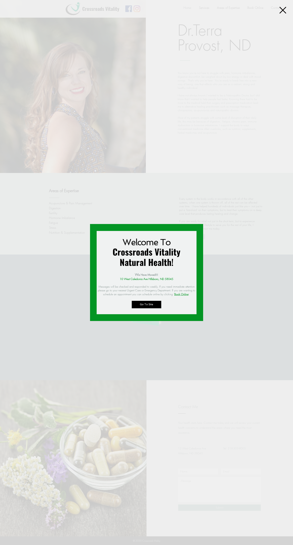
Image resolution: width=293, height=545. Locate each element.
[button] (282, 10)
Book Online (181, 294)
